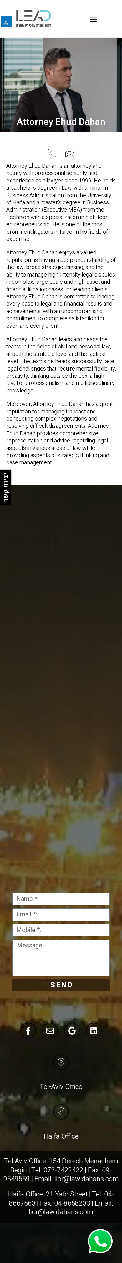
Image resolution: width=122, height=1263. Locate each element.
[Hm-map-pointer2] (61, 1062)
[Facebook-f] (28, 1030)
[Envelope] (50, 1030)
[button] (93, 19)
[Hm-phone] (52, 153)
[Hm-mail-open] (70, 153)
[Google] (72, 1030)
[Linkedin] (94, 1030)
